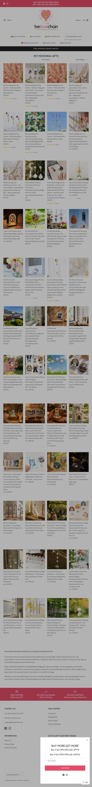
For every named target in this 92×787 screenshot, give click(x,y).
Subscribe (65, 768)
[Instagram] (67, 775)
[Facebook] (63, 775)
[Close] (86, 740)
